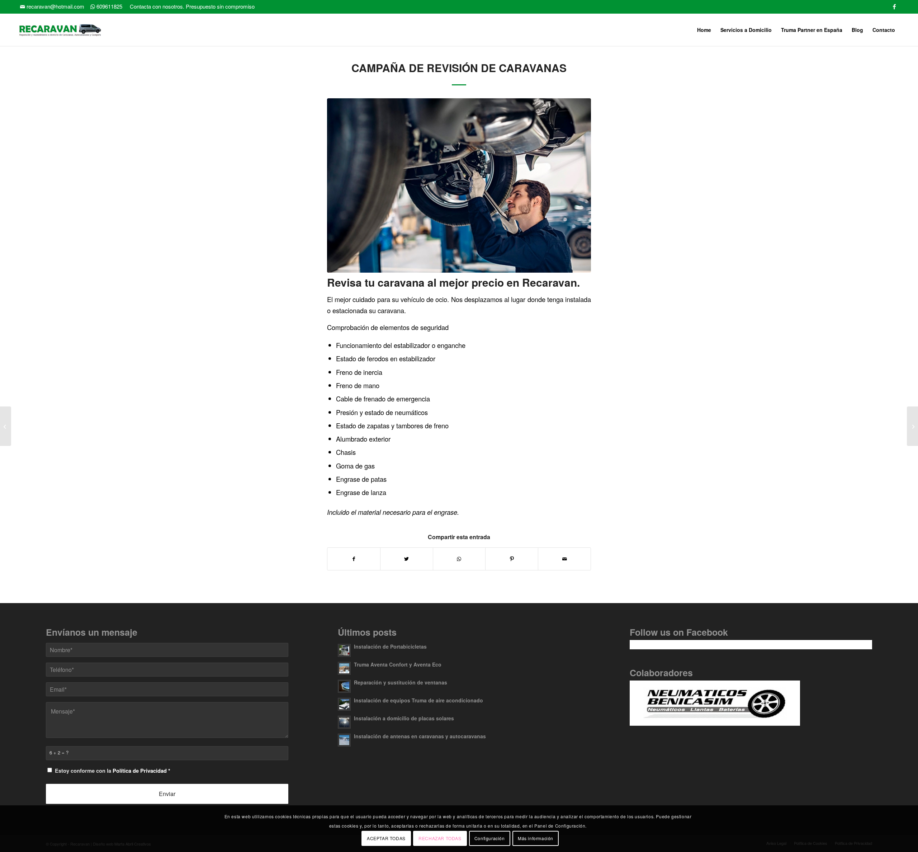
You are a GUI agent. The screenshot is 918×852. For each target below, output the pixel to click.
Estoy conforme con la (112, 771)
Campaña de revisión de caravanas (459, 67)
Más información (535, 838)
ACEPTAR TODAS (386, 838)
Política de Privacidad (140, 771)
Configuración (489, 838)
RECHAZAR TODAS (439, 838)
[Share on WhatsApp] (459, 559)
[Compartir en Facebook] (353, 559)
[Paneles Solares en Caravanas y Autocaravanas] (5, 426)
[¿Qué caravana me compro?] (912, 426)
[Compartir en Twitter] (406, 559)
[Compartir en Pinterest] (512, 559)
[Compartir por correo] (564, 559)
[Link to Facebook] (894, 5)
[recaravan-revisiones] (459, 185)
